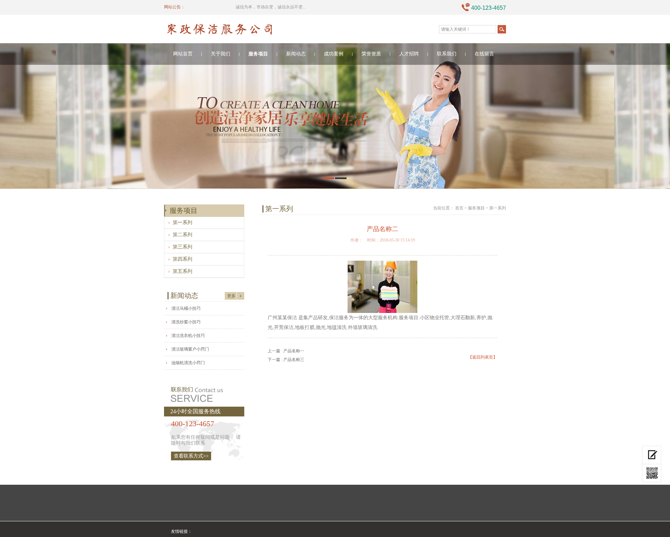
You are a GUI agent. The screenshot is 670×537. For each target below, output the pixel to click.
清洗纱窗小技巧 (186, 322)
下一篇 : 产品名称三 (286, 359)
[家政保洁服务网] (236, 30)
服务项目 (258, 53)
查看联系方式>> (191, 456)
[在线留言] (651, 455)
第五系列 (182, 271)
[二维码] (651, 473)
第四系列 (182, 259)
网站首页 (183, 53)
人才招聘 (409, 53)
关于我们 (220, 53)
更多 (231, 295)
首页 (459, 208)
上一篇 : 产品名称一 (286, 350)
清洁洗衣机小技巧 (188, 335)
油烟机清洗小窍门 (188, 362)
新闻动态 (296, 53)
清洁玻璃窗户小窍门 (190, 349)
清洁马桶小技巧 (186, 308)
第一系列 (182, 222)
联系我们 (446, 53)
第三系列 (182, 247)
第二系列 (182, 234)
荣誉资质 (371, 53)
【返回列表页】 (482, 357)
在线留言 (484, 53)
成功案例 (333, 53)
